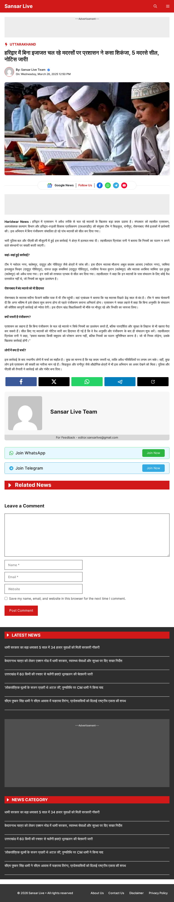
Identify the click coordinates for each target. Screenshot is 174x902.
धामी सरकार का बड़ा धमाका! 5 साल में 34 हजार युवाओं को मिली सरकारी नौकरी (52, 647)
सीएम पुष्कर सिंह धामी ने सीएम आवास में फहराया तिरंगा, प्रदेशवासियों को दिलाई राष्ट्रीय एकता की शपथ (65, 701)
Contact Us (116, 893)
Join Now (153, 453)
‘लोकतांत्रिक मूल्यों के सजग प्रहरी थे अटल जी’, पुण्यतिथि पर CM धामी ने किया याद (54, 687)
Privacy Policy (158, 893)
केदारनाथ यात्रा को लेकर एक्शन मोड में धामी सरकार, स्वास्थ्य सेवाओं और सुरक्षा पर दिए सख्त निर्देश (63, 661)
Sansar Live (19, 6)
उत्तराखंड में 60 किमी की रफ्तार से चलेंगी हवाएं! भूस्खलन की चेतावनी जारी (49, 674)
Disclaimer (136, 893)
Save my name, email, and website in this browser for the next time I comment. (67, 598)
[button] (155, 6)
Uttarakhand (23, 44)
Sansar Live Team (33, 69)
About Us (97, 893)
